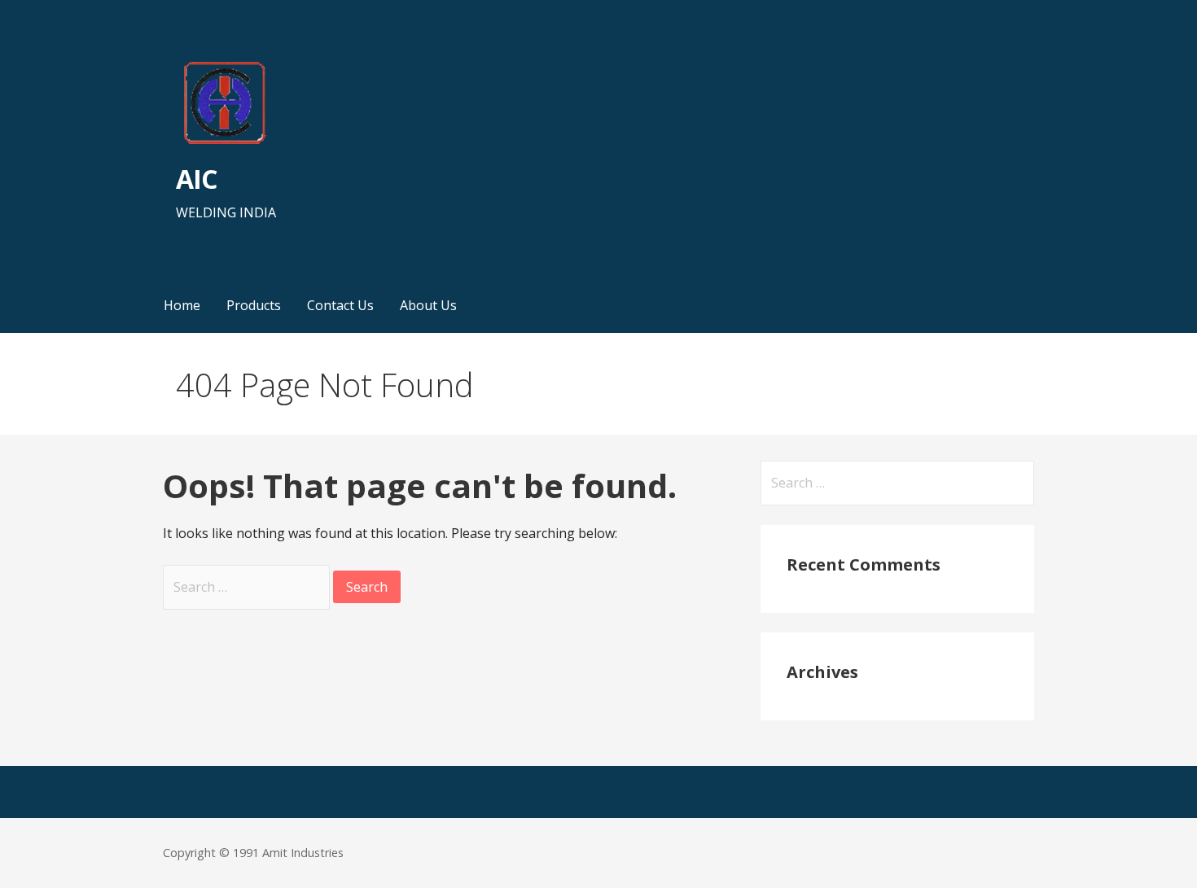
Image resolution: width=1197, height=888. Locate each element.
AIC (196, 178)
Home (182, 305)
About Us (428, 305)
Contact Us (340, 305)
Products (253, 305)
